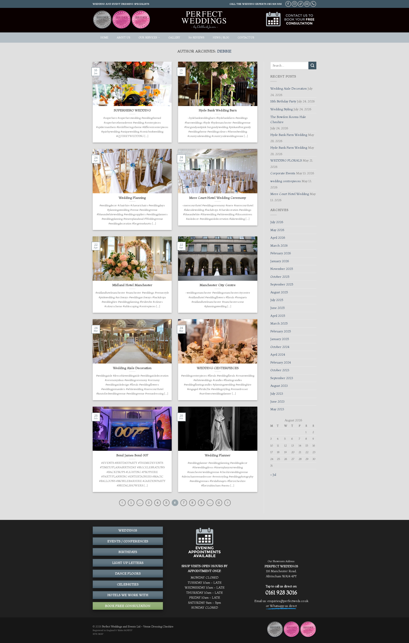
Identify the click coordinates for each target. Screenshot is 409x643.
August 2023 (279, 386)
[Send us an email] (307, 4)
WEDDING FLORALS (286, 160)
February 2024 (280, 362)
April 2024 (277, 354)
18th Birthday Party (283, 101)
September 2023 (281, 378)
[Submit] (312, 65)
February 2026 (280, 253)
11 (219, 502)
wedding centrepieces (285, 181)
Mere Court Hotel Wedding (289, 194)
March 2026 (279, 245)
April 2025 (277, 316)
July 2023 (276, 394)
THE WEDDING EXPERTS (251, 3)
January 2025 (279, 339)
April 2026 (277, 238)
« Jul (273, 475)
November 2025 (281, 269)
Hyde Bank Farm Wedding (288, 135)
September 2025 (281, 284)
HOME (104, 37)
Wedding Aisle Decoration (288, 88)
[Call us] (313, 4)
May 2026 (277, 230)
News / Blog (221, 37)
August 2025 (279, 292)
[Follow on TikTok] (301, 4)
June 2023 (277, 401)
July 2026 (276, 222)
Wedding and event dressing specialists (121, 3)
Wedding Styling (281, 109)
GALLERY (174, 37)
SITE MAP (98, 634)
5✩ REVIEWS (196, 37)
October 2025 (279, 277)
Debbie (224, 51)
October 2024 (279, 347)
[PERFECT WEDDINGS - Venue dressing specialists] (204, 20)
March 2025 (279, 323)
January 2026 (279, 261)
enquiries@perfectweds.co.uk (287, 601)
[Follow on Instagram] (294, 4)
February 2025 (280, 331)
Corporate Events (282, 173)
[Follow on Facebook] (288, 4)
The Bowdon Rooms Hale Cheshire (288, 119)
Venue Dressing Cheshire (158, 626)
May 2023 (277, 409)
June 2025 (277, 308)
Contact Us (246, 37)
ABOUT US (123, 37)
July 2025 (276, 300)
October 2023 (279, 370)
